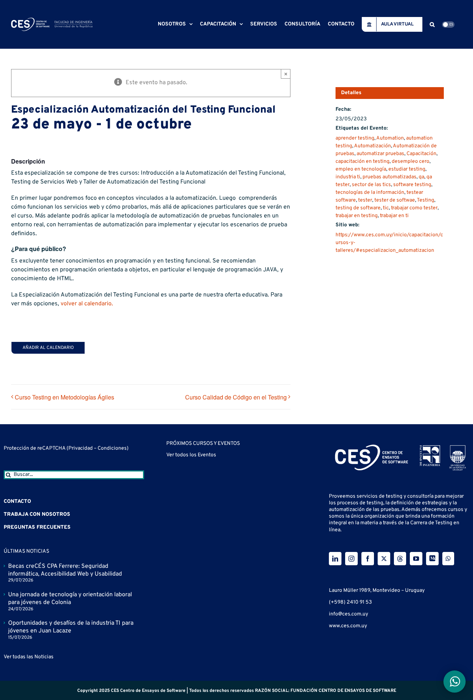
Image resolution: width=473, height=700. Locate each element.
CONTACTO (17, 501)
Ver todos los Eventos (191, 498)
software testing (412, 185)
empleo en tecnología (361, 169)
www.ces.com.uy (348, 626)
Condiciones (112, 448)
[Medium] (432, 558)
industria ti (348, 177)
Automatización (372, 146)
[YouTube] (416, 558)
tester (365, 200)
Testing (425, 200)
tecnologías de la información (370, 192)
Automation (390, 138)
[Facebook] (367, 558)
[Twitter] (384, 558)
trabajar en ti (394, 216)
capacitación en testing (362, 161)
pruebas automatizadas (389, 177)
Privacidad (81, 448)
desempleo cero (410, 161)
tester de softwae (394, 200)
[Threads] (400, 558)
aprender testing (355, 138)
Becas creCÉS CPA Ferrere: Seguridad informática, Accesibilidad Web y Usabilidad (65, 570)
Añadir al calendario (48, 347)
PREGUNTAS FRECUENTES (37, 527)
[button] (432, 24)
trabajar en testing (357, 216)
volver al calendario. (87, 304)
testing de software (358, 208)
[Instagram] (351, 558)
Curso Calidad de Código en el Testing (236, 397)
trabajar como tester (414, 208)
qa (421, 177)
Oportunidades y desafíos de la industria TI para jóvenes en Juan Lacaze (70, 627)
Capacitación (421, 154)
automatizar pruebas (380, 154)
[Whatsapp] (448, 558)
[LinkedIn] (335, 558)
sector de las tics (371, 185)
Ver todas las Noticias (29, 657)
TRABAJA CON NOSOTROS (37, 514)
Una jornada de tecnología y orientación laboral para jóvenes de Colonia (70, 598)
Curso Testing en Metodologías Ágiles (64, 397)
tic (386, 208)
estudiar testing (406, 169)
